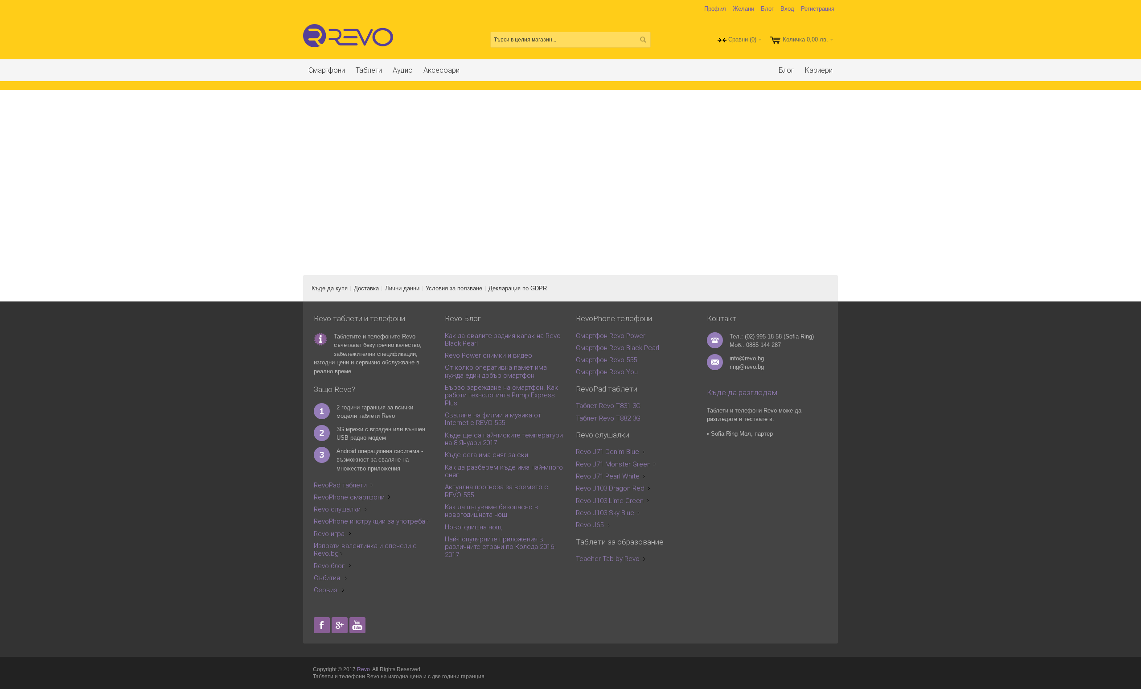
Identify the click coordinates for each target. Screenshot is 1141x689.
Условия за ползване (454, 288)
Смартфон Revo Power (610, 336)
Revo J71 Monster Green (613, 464)
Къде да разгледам (742, 392)
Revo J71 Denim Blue (607, 452)
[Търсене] (642, 39)
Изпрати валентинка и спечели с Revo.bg (365, 549)
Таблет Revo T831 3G (608, 406)
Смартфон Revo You (607, 372)
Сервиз (325, 590)
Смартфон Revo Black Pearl (617, 348)
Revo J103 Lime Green (610, 501)
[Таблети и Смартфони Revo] (350, 39)
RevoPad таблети (340, 485)
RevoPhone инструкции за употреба (369, 521)
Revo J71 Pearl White (608, 476)
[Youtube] (357, 625)
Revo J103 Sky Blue (605, 513)
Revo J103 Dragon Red (610, 488)
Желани (743, 8)
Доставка (366, 288)
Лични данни (402, 288)
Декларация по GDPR (517, 288)
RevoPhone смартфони (349, 497)
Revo (363, 669)
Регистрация (817, 8)
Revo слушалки (337, 509)
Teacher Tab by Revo (608, 559)
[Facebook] (323, 625)
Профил (715, 8)
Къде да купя (330, 288)
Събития (327, 578)
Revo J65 (589, 525)
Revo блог (329, 566)
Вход (787, 8)
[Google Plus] (340, 625)
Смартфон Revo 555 (606, 360)
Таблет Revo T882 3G (608, 418)
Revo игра (329, 534)
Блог (767, 8)
